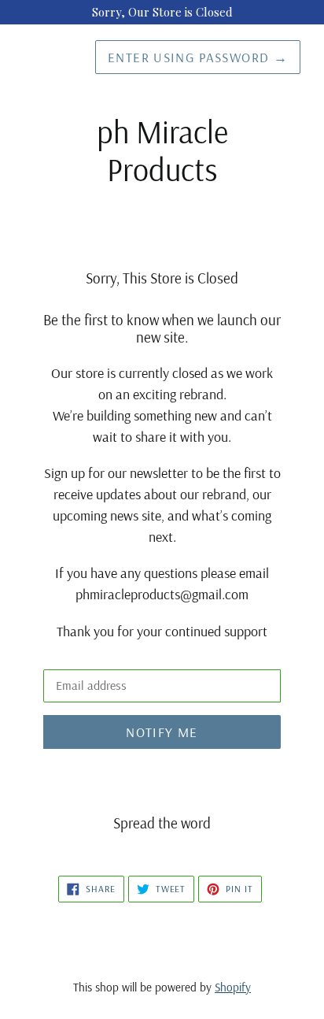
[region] (162, 12)
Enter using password (198, 57)
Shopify (233, 987)
